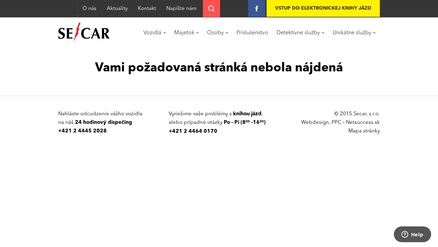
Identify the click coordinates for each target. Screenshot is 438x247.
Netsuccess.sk (363, 122)
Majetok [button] (184, 33)
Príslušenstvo (252, 33)
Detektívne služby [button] (298, 33)
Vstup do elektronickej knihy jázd (323, 8)
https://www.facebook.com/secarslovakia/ (256, 8)
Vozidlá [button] (152, 33)
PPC (337, 122)
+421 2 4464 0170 (193, 131)
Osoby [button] (215, 33)
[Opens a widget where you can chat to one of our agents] (412, 235)
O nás (89, 8)
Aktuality (117, 8)
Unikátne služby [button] (352, 33)
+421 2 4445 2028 (82, 131)
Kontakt (147, 8)
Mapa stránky (364, 131)
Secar (84, 32)
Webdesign (315, 122)
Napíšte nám (181, 8)
